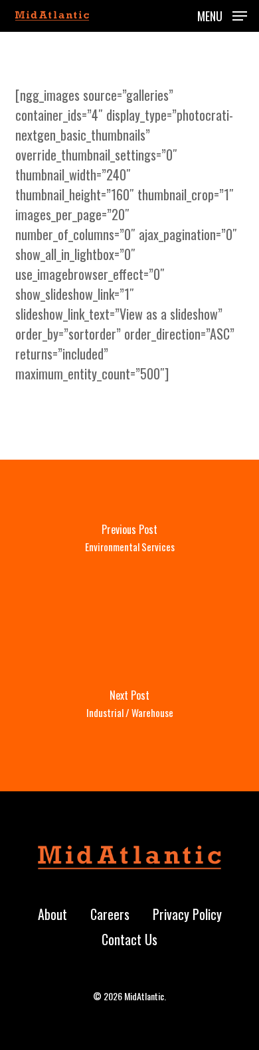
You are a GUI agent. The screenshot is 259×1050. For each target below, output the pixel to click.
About (52, 914)
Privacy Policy (187, 914)
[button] (222, 14)
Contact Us (129, 939)
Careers (110, 914)
